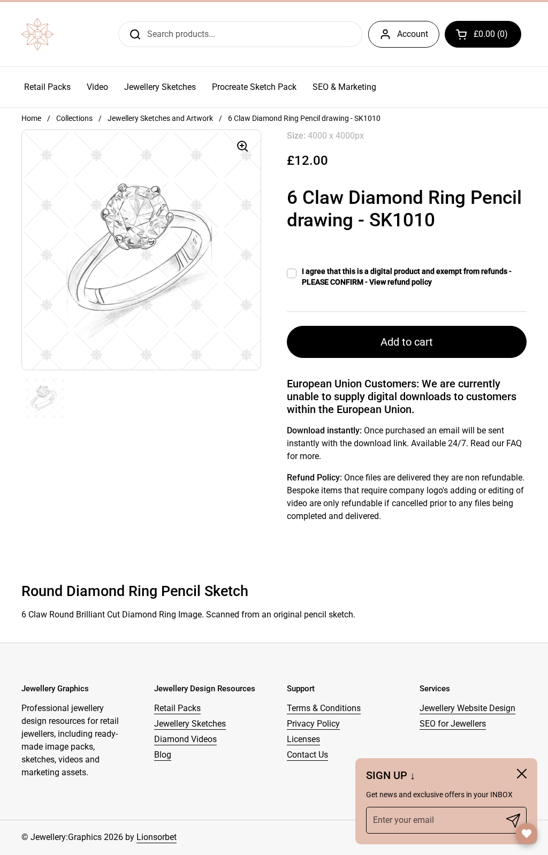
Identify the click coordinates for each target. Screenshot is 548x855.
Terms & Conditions (324, 708)
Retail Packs (177, 708)
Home (31, 118)
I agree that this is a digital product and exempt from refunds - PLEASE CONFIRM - (407, 276)
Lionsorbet (156, 837)
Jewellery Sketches (190, 724)
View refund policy (400, 282)
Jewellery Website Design (467, 708)
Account (412, 34)
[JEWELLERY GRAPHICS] (37, 34)
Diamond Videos (185, 739)
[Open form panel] (526, 833)
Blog (162, 755)
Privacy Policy (313, 724)
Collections (74, 118)
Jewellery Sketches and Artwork (160, 118)
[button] (483, 34)
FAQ (514, 443)
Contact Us (307, 755)
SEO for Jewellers (453, 724)
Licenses (303, 739)
